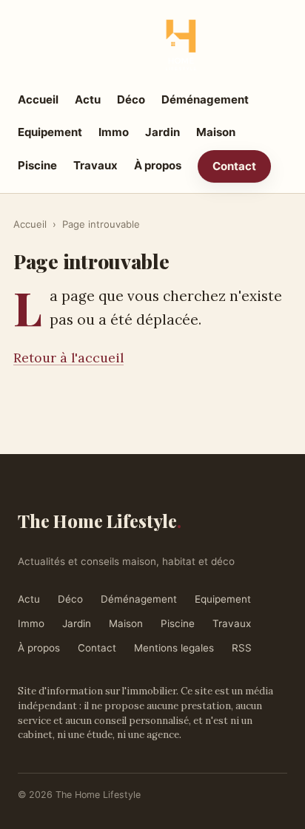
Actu (88, 99)
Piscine (37, 165)
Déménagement (205, 99)
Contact (234, 166)
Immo (113, 132)
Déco (131, 99)
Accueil (38, 99)
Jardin (162, 132)
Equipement (50, 132)
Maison (215, 132)
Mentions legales (174, 648)
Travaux (95, 165)
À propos (157, 165)
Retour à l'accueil (68, 357)
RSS (242, 648)
